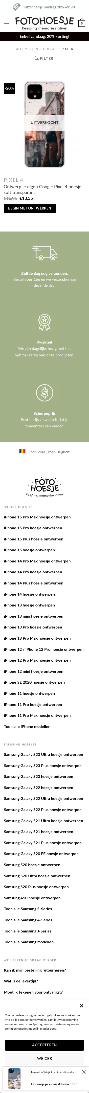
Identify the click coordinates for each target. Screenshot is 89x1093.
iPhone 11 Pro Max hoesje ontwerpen (37, 716)
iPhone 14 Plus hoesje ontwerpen (33, 583)
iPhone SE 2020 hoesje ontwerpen (34, 682)
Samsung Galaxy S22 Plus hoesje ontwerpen (43, 810)
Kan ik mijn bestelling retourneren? (35, 970)
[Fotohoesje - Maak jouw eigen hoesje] (44, 23)
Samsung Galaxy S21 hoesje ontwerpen (38, 832)
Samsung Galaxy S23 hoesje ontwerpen (38, 777)
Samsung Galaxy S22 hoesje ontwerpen (38, 788)
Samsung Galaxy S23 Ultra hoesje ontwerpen (43, 755)
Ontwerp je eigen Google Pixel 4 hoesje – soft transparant (44, 190)
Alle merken (27, 49)
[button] (81, 1005)
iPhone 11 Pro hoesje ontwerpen (33, 705)
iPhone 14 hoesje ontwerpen (29, 594)
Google (50, 49)
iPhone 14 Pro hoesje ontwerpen (33, 572)
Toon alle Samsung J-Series (27, 931)
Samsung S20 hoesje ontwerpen (32, 865)
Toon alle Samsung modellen (29, 942)
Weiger (44, 1059)
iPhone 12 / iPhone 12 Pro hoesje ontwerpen (44, 649)
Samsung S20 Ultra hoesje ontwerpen (37, 876)
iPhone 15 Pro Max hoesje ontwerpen (37, 517)
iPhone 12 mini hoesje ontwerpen (33, 672)
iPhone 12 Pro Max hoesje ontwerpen (37, 660)
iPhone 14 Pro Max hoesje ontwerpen (37, 561)
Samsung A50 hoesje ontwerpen (32, 898)
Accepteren (44, 1045)
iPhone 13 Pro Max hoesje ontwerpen (37, 638)
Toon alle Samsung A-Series (28, 920)
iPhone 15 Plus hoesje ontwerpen (33, 539)
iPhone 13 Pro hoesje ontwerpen (33, 627)
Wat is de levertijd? (21, 981)
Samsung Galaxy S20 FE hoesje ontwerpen (41, 854)
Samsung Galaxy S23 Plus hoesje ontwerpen (43, 766)
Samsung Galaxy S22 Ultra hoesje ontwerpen (43, 799)
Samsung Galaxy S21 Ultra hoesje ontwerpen (43, 821)
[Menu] (7, 23)
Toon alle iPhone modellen (27, 727)
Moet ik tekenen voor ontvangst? (33, 992)
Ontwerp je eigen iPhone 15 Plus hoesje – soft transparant (55, 1084)
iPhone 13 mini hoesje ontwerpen (33, 616)
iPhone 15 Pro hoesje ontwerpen (33, 528)
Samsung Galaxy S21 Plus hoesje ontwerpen (43, 843)
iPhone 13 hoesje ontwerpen (29, 605)
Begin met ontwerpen (29, 208)
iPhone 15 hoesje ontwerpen (29, 550)
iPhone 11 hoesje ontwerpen (29, 694)
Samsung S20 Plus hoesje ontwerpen (36, 887)
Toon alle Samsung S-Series (28, 909)
